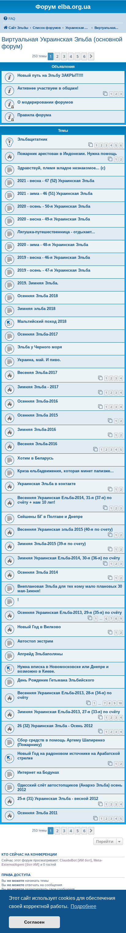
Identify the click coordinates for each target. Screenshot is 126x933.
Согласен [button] (34, 922)
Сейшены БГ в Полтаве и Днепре (50, 516)
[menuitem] (9, 18)
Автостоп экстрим (35, 641)
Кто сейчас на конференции (29, 854)
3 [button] (64, 56)
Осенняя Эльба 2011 (37, 813)
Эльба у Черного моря (39, 347)
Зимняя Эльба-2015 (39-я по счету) (51, 543)
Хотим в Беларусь (35, 458)
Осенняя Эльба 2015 (37, 415)
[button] (91, 56)
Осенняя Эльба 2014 (37, 572)
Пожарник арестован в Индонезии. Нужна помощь (67, 153)
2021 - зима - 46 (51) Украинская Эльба (54, 193)
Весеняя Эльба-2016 (37, 444)
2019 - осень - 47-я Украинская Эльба (53, 270)
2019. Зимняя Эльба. (37, 283)
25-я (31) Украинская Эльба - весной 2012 (57, 798)
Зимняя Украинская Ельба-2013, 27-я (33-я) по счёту (68, 711)
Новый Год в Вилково (39, 627)
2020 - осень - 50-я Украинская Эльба (53, 206)
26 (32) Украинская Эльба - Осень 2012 (55, 726)
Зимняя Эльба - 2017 (37, 387)
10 (120, 703)
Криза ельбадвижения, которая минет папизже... (65, 471)
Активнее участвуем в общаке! (47, 88)
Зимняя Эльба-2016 (36, 429)
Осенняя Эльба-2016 (37, 401)
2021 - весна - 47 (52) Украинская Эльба (55, 180)
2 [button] (57, 56)
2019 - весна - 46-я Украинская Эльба (53, 257)
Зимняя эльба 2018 (36, 308)
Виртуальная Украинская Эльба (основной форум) (62, 43)
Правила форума (34, 115)
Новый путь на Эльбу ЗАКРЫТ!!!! (50, 75)
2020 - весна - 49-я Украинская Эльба (53, 219)
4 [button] (71, 56)
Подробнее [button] (83, 906)
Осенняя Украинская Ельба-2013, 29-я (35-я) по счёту (69, 612)
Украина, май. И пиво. (39, 359)
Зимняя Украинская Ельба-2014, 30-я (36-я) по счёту (68, 558)
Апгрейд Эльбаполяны (40, 654)
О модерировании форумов (45, 102)
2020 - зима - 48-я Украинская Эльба (52, 244)
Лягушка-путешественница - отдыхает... (56, 232)
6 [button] (84, 56)
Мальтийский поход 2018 (41, 321)
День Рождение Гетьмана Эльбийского (55, 680)
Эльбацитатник (32, 139)
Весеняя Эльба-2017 (37, 372)
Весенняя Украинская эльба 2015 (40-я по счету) (65, 529)
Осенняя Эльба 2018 (37, 296)
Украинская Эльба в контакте (46, 483)
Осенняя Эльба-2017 (37, 334)
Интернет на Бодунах (38, 772)
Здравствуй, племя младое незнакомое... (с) (61, 168)
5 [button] (77, 56)
